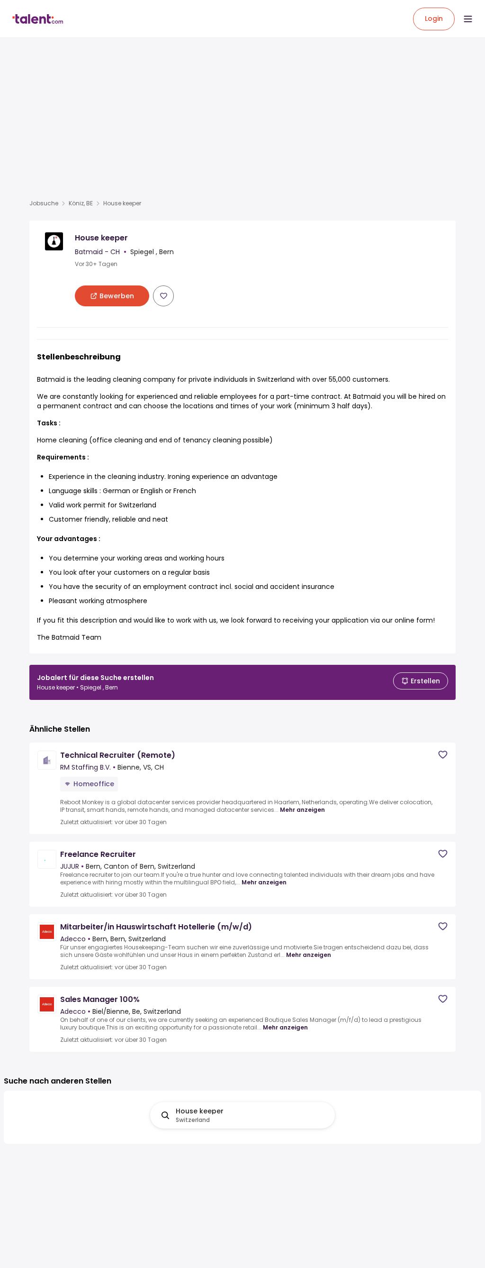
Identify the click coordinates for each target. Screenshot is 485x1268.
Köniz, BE (81, 203)
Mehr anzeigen (302, 810)
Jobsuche (43, 203)
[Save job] (163, 295)
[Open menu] (468, 19)
